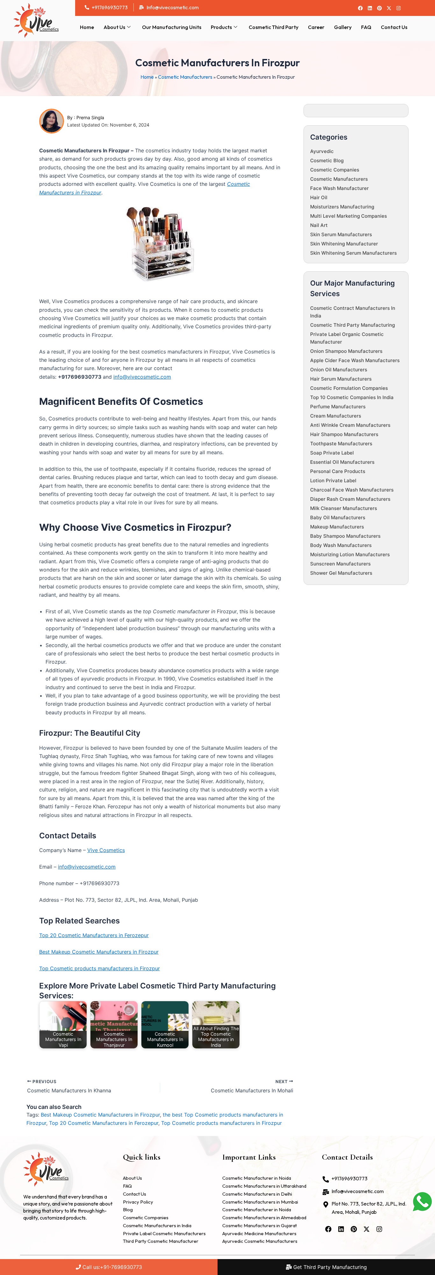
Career (316, 27)
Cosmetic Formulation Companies (349, 388)
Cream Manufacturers (335, 416)
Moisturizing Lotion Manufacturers (350, 554)
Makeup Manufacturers (337, 527)
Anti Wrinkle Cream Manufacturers (350, 425)
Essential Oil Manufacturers (342, 462)
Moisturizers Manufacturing (342, 207)
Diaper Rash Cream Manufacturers (350, 499)
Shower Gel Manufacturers (341, 573)
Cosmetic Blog (327, 160)
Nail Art (319, 225)
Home (87, 27)
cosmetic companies (334, 170)
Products (221, 27)
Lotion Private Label (333, 480)
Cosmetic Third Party (273, 27)
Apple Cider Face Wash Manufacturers (355, 360)
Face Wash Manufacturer (339, 188)
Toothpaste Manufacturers (341, 444)
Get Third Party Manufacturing (329, 1267)
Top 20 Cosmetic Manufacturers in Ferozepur (94, 935)
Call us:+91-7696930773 (111, 1267)
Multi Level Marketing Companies (348, 216)
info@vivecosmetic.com (142, 377)
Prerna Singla (90, 117)
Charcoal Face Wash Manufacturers (352, 490)
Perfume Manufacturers (338, 407)
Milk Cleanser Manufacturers (343, 508)
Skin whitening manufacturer (344, 244)
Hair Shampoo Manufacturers (344, 434)
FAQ (366, 27)
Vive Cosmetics (106, 850)
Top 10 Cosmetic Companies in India (352, 397)
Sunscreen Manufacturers (340, 564)
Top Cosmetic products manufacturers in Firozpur (99, 968)
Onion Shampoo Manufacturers (346, 351)
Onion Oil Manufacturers (338, 370)
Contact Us (394, 27)
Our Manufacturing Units (171, 27)
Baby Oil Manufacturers (337, 517)
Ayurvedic (322, 151)
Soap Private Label (332, 453)
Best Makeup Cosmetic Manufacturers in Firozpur (99, 952)
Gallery (343, 27)
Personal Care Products (337, 471)
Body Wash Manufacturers (341, 545)
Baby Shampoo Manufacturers (345, 536)
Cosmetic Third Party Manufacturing (352, 325)
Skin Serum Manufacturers (341, 234)
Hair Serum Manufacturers (341, 379)
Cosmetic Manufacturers (185, 77)
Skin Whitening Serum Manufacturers (353, 253)
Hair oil (318, 197)
